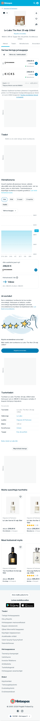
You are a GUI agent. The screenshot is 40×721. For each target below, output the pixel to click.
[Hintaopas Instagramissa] (22, 711)
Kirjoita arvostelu (20, 34)
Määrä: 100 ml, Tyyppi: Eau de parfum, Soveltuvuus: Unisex (20, 38)
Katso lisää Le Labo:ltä (9, 441)
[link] (12, 513)
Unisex (19, 428)
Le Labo (19, 416)
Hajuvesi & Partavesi (10, 8)
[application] (20, 236)
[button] (5, 13)
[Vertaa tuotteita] (36, 24)
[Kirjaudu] (37, 3)
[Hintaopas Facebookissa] (18, 711)
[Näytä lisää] (3, 63)
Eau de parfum (22, 432)
